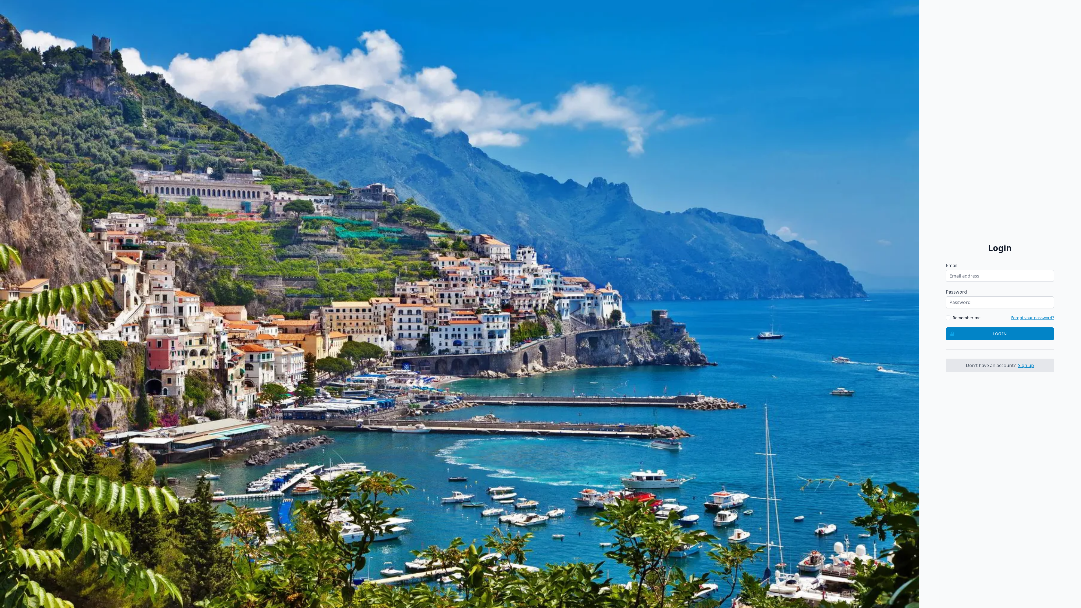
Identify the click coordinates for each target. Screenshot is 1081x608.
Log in (1000, 333)
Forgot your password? (1032, 317)
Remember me (967, 317)
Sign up (1026, 365)
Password (956, 292)
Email (951, 265)
